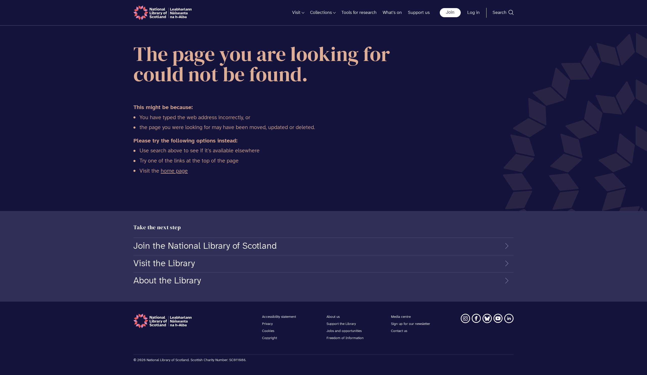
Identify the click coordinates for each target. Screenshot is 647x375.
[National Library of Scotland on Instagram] (465, 318)
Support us (419, 12)
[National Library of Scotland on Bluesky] (487, 318)
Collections (321, 12)
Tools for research (359, 12)
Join (450, 12)
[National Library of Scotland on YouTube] (498, 318)
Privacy (267, 324)
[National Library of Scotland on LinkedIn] (509, 318)
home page (174, 171)
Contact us (399, 331)
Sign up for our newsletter (410, 324)
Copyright (269, 338)
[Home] (162, 13)
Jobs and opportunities (344, 331)
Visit (296, 12)
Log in (473, 12)
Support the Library (341, 324)
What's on (392, 12)
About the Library (167, 281)
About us (333, 317)
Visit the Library (164, 263)
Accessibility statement (279, 317)
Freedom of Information (345, 338)
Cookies (268, 331)
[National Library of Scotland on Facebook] (476, 318)
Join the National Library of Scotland (205, 246)
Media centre (401, 317)
